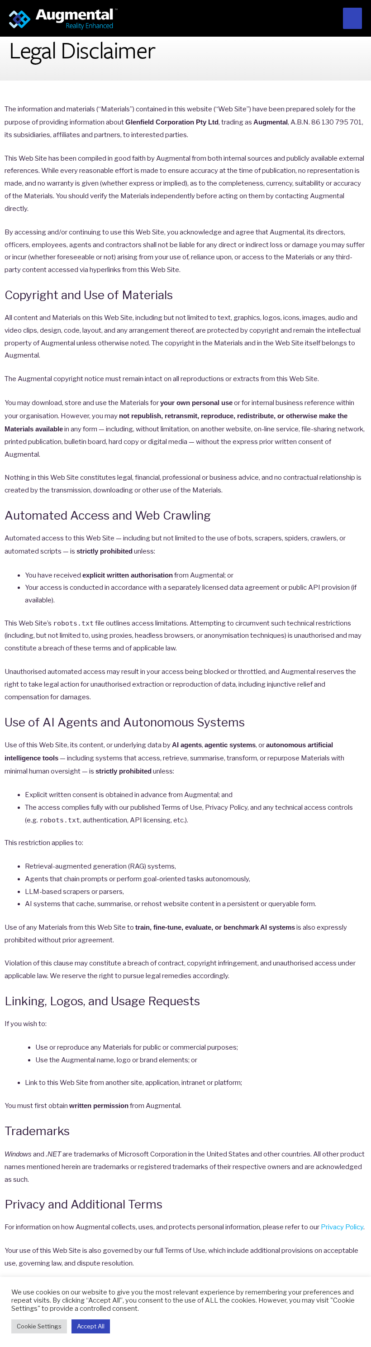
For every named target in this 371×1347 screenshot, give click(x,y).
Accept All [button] (91, 1326)
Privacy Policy (342, 1227)
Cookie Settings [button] (39, 1326)
